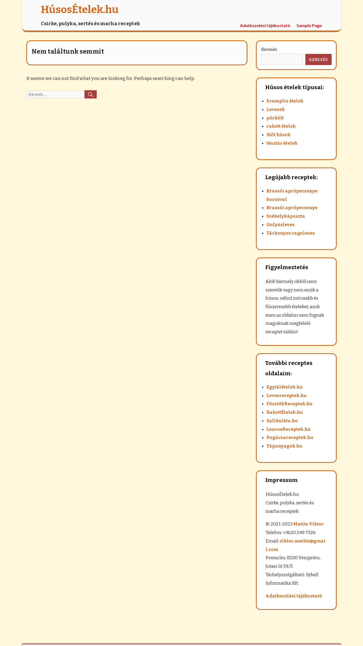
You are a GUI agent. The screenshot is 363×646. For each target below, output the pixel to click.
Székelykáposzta (286, 216)
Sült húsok (279, 134)
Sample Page (309, 25)
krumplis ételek (285, 101)
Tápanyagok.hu (284, 446)
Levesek (276, 109)
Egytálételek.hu (285, 387)
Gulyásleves (281, 224)
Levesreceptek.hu (287, 395)
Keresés (269, 49)
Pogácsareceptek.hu (290, 437)
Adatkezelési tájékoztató (265, 25)
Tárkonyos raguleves (291, 233)
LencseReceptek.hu (289, 429)
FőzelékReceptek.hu (290, 404)
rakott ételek (281, 126)
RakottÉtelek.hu (285, 412)
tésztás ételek (282, 143)
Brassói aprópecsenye (292, 207)
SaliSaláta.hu (282, 421)
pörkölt (275, 118)
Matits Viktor (308, 524)
